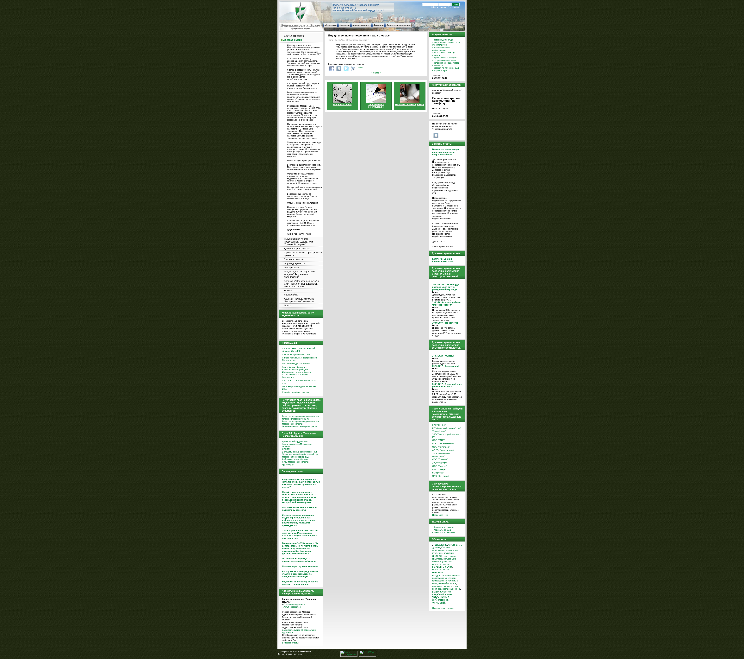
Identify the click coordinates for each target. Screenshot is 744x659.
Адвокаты (378, 25)
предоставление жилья (446, 575)
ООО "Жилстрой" (441, 447)
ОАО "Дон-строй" (440, 476)
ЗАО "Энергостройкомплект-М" (446, 435)
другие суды (288, 464)
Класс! (361, 67)
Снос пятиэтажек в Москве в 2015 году (299, 381)
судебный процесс (443, 594)
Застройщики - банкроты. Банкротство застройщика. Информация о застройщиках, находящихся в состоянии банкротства (297, 372)
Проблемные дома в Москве (296, 363)
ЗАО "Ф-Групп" (439, 463)
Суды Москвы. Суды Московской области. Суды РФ (298, 349)
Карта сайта (291, 294)
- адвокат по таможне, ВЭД (445, 68)
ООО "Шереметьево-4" (443, 443)
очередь (437, 555)
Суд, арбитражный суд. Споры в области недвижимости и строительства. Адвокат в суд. (303, 85)
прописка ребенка (451, 589)
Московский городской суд (295, 457)
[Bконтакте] (338, 68)
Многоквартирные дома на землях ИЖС (299, 387)
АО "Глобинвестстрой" (443, 450)
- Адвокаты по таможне (443, 527)
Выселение (441, 544)
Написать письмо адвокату (409, 104)
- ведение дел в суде (442, 40)
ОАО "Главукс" (439, 469)
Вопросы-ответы (290, 643)
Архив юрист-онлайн (442, 246)
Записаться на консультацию (376, 105)
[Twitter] (346, 68)
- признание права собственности (441, 48)
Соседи (445, 547)
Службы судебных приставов (296, 392)
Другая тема (438, 241)
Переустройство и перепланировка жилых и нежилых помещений (304, 188)
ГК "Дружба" (438, 473)
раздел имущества (441, 592)
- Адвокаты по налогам (443, 532)
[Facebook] (331, 68)
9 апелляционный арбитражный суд (299, 452)
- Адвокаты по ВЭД (441, 530)
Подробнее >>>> (440, 515)
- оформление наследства (445, 57)
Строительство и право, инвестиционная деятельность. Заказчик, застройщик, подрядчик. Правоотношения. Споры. (304, 62)
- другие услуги (439, 70)
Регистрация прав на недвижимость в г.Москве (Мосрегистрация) (300, 417)
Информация (291, 267)
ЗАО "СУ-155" (439, 425)
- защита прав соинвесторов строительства (446, 43)
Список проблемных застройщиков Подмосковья (299, 359)
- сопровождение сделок (444, 60)
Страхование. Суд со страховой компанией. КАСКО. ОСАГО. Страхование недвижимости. (303, 222)
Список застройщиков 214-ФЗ (297, 354)
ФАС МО (286, 449)
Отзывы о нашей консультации (302, 203)
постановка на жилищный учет (442, 565)
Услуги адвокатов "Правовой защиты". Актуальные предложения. (299, 274)
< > (376, 73)
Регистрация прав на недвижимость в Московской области (300, 422)
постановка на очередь (441, 571)
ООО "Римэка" (439, 466)
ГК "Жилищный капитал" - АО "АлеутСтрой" (446, 429)
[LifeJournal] (353, 68)
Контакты (344, 25)
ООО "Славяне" (440, 459)
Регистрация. (454, 7)
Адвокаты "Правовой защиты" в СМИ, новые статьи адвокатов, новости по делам (301, 284)
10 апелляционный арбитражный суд (300, 454)
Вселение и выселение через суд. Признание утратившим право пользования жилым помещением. (304, 167)
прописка (436, 589)
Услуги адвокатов (361, 25)
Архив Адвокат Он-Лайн (299, 234)
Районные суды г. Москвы (295, 459)
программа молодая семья (445, 586)
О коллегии (330, 25)
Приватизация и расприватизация (303, 160)
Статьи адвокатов (294, 36)
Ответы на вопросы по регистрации (299, 426)
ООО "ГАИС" (438, 440)
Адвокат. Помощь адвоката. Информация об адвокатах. (299, 300)
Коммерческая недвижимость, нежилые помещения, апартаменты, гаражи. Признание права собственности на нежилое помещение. (303, 97)
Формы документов (294, 263)
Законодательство (294, 259)
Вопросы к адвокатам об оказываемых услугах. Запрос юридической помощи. (302, 196)
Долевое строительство (398, 25)
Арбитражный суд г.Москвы (295, 441)
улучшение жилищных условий (440, 599)
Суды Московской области (295, 462)
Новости (288, 290)
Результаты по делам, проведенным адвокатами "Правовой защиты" (298, 242)
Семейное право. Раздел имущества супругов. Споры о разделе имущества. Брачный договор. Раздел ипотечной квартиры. (302, 212)
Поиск (287, 305)
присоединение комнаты (444, 578)
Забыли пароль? (439, 7)
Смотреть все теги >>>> (444, 608)
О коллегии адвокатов (294, 604)
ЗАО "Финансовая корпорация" (441, 454)
